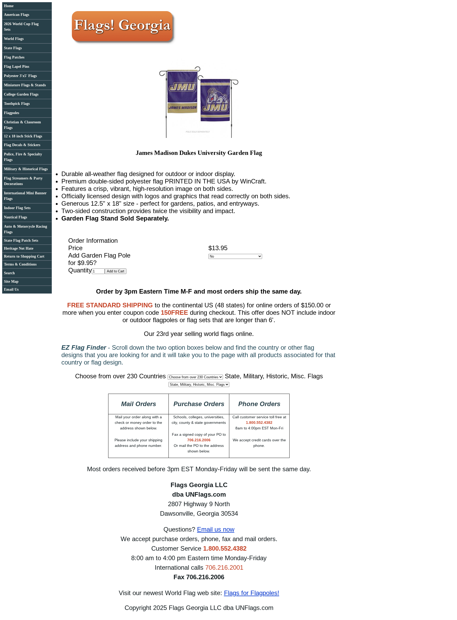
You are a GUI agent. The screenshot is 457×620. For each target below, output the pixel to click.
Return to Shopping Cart (24, 256)
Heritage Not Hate (18, 248)
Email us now (215, 529)
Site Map (11, 282)
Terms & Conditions (20, 264)
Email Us (11, 289)
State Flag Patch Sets (21, 240)
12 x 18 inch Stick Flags (23, 136)
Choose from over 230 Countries (120, 376)
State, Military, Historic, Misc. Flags (274, 376)
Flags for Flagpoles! (251, 592)
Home (8, 6)
